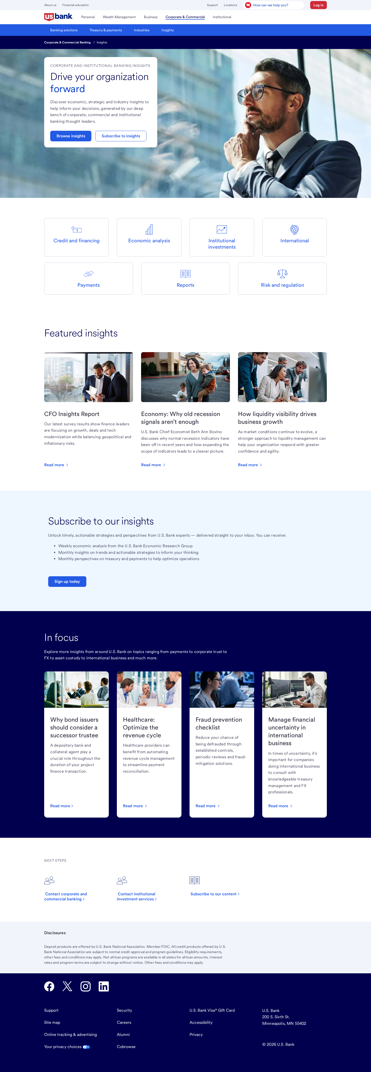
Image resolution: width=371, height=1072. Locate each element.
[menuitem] (58, 17)
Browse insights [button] (71, 136)
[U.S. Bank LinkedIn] (104, 986)
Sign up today (67, 581)
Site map (52, 1022)
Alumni (123, 1034)
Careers (124, 1022)
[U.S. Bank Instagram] (86, 986)
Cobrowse (126, 1046)
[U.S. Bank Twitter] (67, 986)
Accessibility (201, 1022)
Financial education (75, 5)
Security (124, 1010)
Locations (230, 5)
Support (212, 5)
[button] (318, 5)
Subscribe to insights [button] (121, 136)
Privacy (196, 1034)
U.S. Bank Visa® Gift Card (212, 1010)
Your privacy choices (63, 1046)
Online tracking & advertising (70, 1034)
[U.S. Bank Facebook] (49, 986)
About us (50, 5)
